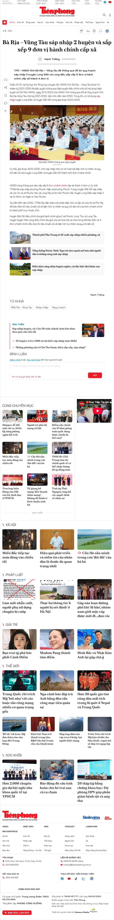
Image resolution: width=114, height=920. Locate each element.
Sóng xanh (30, 22)
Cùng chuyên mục (18, 405)
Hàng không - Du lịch (32, 850)
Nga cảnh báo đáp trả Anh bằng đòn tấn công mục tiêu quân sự (56, 700)
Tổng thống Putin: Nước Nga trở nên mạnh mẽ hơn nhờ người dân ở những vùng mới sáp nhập (66, 252)
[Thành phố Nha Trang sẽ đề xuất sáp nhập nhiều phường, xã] (20, 237)
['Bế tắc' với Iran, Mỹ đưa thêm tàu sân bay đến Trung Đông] (14, 724)
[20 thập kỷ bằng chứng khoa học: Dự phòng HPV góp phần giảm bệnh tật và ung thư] (94, 770)
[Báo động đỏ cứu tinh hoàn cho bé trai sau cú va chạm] (57, 770)
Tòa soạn (7, 857)
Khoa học (69, 845)
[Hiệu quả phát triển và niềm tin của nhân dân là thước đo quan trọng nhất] (57, 539)
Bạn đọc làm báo (18, 912)
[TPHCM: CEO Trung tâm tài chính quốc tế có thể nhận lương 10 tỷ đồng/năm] (62, 448)
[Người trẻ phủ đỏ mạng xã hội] (37, 416)
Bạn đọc (6, 850)
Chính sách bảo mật (29, 889)
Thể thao (89, 22)
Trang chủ (4, 22)
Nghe (5, 80)
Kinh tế (20, 22)
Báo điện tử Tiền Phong (57, 12)
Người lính (100, 22)
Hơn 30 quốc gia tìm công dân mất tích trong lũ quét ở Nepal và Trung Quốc (93, 700)
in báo (94, 31)
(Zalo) (80, 861)
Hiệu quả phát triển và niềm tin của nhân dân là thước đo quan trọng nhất (56, 559)
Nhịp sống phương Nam (96, 850)
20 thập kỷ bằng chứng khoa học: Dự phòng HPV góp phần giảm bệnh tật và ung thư (93, 792)
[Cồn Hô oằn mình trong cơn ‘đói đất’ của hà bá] (37, 448)
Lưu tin (5, 95)
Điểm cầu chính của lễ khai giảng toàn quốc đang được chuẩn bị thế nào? (62, 431)
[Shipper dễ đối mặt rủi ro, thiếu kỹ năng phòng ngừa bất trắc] (12, 416)
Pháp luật (79, 22)
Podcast (70, 826)
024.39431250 (12, 864)
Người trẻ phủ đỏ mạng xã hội (37, 426)
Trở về (5, 111)
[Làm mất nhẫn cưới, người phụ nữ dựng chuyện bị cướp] (19, 589)
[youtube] (110, 2)
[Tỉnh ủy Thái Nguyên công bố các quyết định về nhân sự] (62, 479)
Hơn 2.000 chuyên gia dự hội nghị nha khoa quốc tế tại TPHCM (17, 790)
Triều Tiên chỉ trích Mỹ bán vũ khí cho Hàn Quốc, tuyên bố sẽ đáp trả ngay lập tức (99, 740)
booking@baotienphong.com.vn (77, 864)
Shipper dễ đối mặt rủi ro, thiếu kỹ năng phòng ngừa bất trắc (12, 429)
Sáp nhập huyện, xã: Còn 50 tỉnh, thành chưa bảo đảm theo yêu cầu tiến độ (43, 330)
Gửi (95, 375)
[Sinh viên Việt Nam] (91, 818)
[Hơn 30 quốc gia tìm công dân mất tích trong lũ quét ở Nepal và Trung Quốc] (94, 680)
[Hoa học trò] (108, 818)
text (88, 31)
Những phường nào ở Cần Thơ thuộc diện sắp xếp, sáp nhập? (51, 347)
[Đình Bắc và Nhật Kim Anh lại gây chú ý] (94, 639)
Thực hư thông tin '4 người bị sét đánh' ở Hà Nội (55, 607)
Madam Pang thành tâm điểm (55, 655)
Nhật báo (28, 826)
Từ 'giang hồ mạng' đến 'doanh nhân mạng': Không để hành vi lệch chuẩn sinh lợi (37, 496)
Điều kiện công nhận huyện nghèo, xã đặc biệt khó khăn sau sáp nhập (66, 268)
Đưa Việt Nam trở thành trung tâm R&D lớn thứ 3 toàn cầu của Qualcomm (42, 738)
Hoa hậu (89, 845)
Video (5, 826)
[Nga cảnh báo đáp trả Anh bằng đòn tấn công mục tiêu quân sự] (57, 680)
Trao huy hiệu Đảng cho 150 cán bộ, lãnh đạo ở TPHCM (11, 493)
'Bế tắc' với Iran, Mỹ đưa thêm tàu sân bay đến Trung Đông (13, 738)
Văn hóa (6, 845)
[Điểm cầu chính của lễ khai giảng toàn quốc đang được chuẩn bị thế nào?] (62, 416)
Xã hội (12, 22)
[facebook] (105, 2)
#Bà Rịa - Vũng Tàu (21, 307)
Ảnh (46, 826)
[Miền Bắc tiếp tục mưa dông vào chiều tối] (12, 448)
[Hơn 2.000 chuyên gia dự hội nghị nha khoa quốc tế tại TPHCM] (19, 770)
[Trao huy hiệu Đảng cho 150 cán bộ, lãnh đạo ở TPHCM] (12, 479)
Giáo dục (48, 845)
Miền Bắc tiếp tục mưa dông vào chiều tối (12, 460)
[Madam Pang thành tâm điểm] (57, 639)
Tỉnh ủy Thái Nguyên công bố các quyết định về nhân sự (61, 493)
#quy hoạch (58, 307)
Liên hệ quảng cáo (70, 857)
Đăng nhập (15, 359)
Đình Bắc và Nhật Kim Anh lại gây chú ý (94, 655)
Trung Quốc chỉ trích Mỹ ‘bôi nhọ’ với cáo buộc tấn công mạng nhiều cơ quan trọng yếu (18, 703)
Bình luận (5, 103)
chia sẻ (81, 31)
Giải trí (11, 624)
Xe (108, 22)
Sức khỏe (50, 22)
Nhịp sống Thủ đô (72, 850)
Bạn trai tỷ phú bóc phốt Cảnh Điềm (17, 655)
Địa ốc (40, 22)
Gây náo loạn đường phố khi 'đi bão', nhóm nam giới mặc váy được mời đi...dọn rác (94, 609)
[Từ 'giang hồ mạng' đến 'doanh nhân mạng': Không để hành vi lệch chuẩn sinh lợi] (37, 479)
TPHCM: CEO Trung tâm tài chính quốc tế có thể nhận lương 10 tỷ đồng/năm (61, 463)
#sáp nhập (42, 307)
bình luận (100, 31)
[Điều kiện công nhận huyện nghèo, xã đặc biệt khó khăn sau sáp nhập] (20, 269)
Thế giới (59, 22)
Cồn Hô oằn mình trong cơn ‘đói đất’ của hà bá (36, 461)
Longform (91, 826)
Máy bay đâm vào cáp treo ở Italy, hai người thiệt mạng (70, 737)
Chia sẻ (5, 87)
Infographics (10, 831)
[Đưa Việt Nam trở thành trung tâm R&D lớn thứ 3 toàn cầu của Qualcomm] (43, 724)
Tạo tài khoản (33, 359)
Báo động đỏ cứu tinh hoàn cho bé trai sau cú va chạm (56, 787)
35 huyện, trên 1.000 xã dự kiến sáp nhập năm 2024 (46, 340)
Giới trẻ (69, 22)
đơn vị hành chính (58, 185)
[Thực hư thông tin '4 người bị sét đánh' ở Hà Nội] (57, 589)
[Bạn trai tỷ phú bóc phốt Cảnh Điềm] (19, 639)
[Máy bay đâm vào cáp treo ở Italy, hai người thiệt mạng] (71, 724)
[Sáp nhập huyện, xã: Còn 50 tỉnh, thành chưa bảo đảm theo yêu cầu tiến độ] (93, 330)
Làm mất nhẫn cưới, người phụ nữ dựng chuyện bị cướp (17, 607)
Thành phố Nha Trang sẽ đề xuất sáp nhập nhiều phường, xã (66, 234)
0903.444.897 (11, 877)
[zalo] (85, 878)
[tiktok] (77, 878)
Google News (107, 31)
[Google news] (93, 878)
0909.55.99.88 (70, 861)
